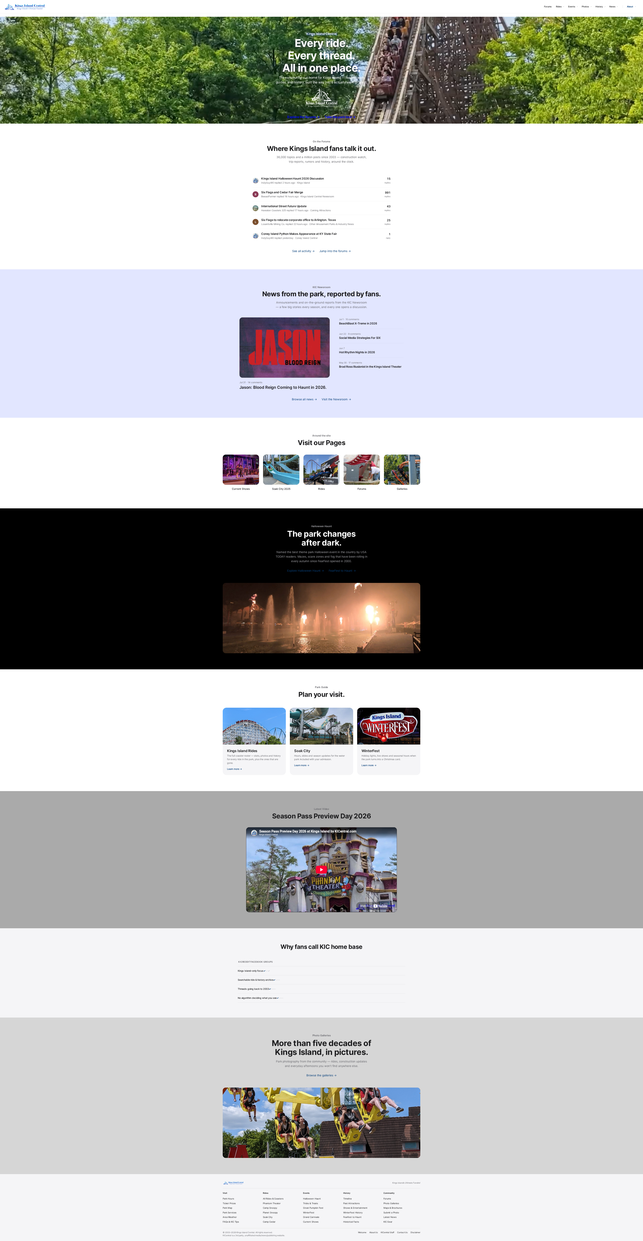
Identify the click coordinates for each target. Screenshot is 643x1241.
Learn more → (234, 768)
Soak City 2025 (281, 488)
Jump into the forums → (335, 251)
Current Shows (241, 488)
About (630, 6)
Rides (558, 6)
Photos (585, 6)
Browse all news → (304, 399)
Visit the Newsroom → (336, 399)
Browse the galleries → (321, 1075)
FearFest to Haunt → (342, 570)
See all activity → (303, 251)
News (612, 6)
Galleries (402, 488)
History (599, 6)
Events (571, 6)
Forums (548, 6)
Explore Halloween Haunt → (305, 570)
